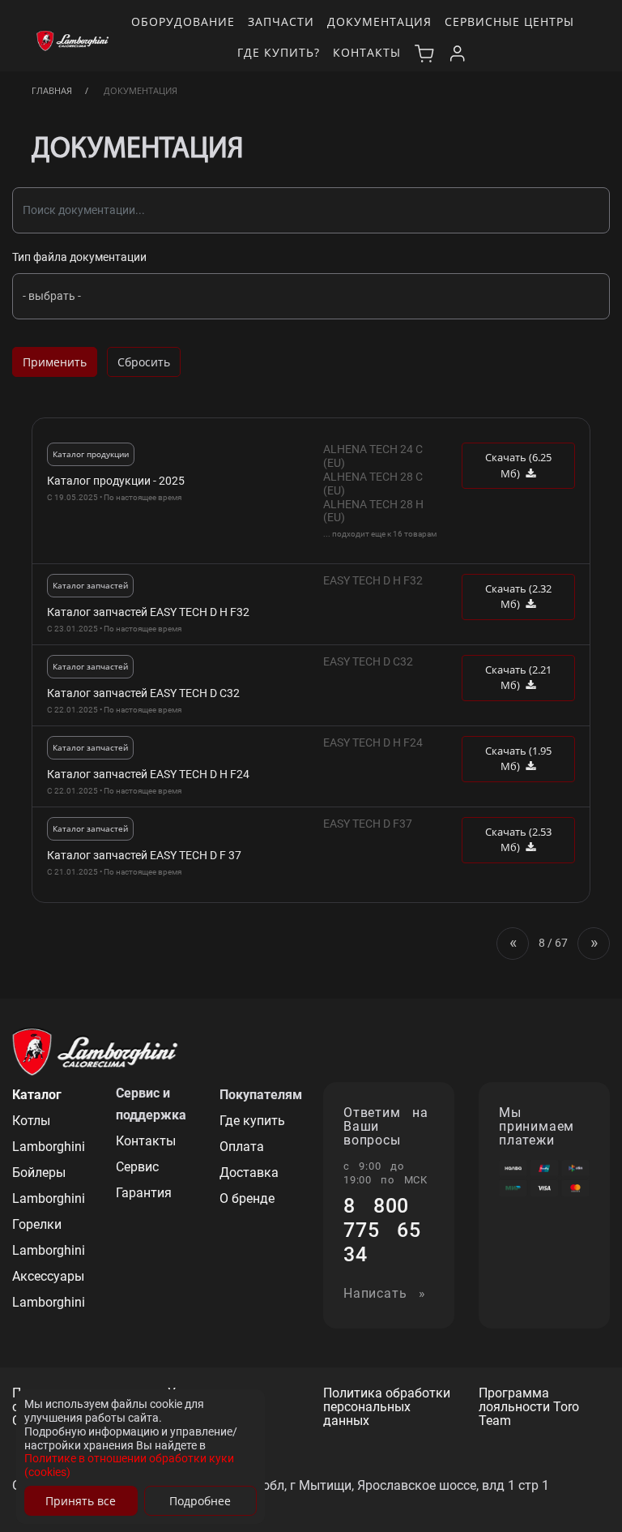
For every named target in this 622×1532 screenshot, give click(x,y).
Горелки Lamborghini (48, 1237)
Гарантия (144, 1192)
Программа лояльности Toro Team (529, 1407)
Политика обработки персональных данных (386, 1407)
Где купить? (278, 52)
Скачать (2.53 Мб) (518, 839)
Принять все (80, 1500)
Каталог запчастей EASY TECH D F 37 (144, 855)
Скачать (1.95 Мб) (518, 758)
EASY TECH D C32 (368, 661)
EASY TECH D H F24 (373, 742)
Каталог (37, 1094)
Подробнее (200, 1500)
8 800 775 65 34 (382, 1230)
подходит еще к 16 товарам (384, 533)
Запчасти (281, 21)
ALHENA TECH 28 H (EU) (373, 511)
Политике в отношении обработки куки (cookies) (129, 1465)
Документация (379, 21)
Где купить (252, 1120)
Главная (52, 90)
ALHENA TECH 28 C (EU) (373, 483)
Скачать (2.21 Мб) (518, 677)
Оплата (241, 1146)
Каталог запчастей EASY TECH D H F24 (148, 774)
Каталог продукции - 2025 (116, 480)
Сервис (137, 1167)
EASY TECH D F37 (367, 823)
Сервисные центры (509, 21)
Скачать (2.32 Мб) (518, 596)
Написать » (384, 1294)
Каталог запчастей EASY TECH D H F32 (148, 612)
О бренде (247, 1198)
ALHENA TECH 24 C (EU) (373, 456)
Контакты (367, 52)
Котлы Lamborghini (48, 1133)
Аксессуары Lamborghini (48, 1289)
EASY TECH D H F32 (373, 580)
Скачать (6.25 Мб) (518, 465)
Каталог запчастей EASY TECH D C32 (143, 693)
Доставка (249, 1172)
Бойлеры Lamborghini (48, 1185)
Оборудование (183, 21)
